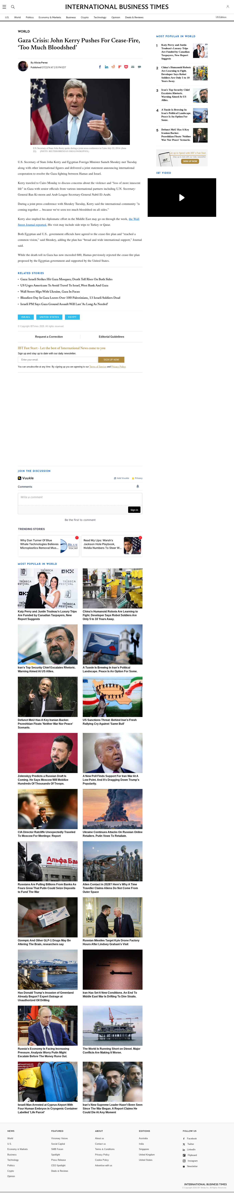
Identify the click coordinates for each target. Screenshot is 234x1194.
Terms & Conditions (105, 1149)
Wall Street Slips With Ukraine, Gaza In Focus (50, 291)
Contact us (100, 1144)
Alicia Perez (41, 62)
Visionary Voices (59, 1138)
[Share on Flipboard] (120, 67)
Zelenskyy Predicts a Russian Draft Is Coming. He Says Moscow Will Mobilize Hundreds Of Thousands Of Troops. (43, 780)
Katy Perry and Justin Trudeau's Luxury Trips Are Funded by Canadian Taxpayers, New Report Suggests (47, 615)
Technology (100, 17)
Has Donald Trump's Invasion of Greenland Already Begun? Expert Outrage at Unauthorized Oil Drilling (46, 996)
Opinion (116, 17)
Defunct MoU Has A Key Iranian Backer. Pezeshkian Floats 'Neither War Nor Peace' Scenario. (45, 724)
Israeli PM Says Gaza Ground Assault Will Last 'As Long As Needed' (64, 304)
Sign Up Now (190, 161)
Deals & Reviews (134, 17)
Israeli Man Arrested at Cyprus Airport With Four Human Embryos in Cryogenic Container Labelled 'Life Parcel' (47, 1108)
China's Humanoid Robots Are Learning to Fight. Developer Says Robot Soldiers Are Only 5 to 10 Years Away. (110, 615)
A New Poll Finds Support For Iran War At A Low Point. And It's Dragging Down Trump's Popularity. (111, 780)
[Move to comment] (139, 67)
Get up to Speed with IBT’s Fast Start (187, 153)
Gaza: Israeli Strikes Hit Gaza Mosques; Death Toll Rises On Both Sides (66, 279)
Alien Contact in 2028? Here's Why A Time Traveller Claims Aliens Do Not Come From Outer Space (110, 888)
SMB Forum (57, 1149)
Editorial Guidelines (111, 336)
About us (99, 1138)
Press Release (58, 1160)
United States (145, 1160)
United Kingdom (147, 1154)
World (17, 17)
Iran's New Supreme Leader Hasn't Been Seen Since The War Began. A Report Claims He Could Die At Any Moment (113, 1108)
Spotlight (55, 1154)
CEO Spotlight (58, 1165)
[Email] (133, 67)
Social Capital (58, 1144)
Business (71, 17)
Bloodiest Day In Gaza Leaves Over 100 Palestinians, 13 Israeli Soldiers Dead (70, 298)
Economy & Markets (50, 17)
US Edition (221, 17)
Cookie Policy (102, 1160)
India (141, 1144)
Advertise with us (103, 1165)
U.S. (7, 17)
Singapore (144, 1149)
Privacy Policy (118, 366)
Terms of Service (97, 366)
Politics (30, 17)
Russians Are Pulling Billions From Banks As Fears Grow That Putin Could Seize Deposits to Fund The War (47, 888)
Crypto (85, 17)
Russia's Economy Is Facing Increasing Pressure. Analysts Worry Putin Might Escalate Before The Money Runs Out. (43, 1052)
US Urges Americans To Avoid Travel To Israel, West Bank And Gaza (64, 285)
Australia (143, 1138)
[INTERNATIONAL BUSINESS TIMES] (117, 7)
